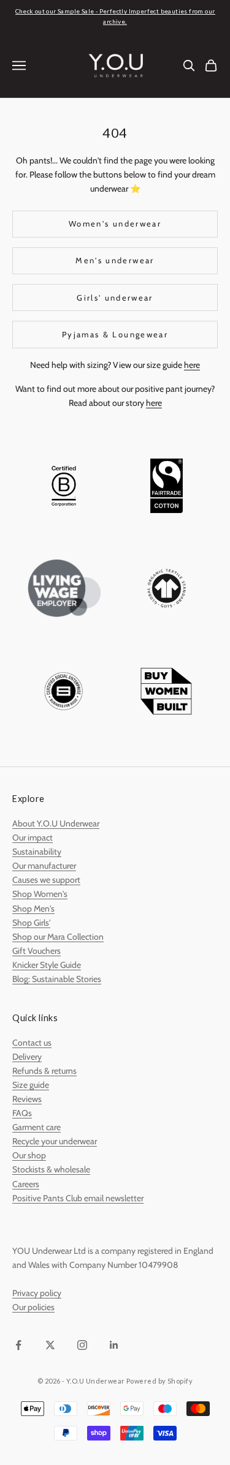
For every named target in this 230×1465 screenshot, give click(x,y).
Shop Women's (39, 893)
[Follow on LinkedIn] (114, 1345)
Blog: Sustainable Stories (56, 978)
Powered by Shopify (159, 1381)
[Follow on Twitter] (50, 1345)
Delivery (27, 1056)
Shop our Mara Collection (58, 936)
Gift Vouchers (36, 950)
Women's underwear (115, 223)
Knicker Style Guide (46, 964)
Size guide (30, 1084)
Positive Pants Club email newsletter (78, 1198)
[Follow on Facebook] (18, 1345)
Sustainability (36, 851)
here (192, 364)
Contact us (32, 1042)
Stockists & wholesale (51, 1169)
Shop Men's (33, 908)
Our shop (29, 1155)
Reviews (27, 1098)
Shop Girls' (31, 922)
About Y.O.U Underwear (55, 823)
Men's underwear (114, 260)
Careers (25, 1184)
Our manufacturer (44, 865)
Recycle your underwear (54, 1141)
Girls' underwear (115, 297)
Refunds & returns (44, 1070)
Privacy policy (36, 1292)
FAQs (22, 1112)
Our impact (32, 837)
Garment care (36, 1127)
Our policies (33, 1307)
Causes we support (46, 879)
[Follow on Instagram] (82, 1345)
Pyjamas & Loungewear (115, 334)
